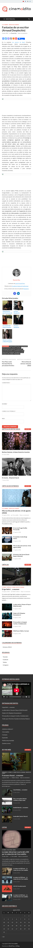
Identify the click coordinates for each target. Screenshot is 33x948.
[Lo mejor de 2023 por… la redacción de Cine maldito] (7, 895)
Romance (11, 352)
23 (29, 925)
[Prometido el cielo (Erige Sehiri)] (7, 537)
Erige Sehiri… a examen (10, 589)
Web (3, 418)
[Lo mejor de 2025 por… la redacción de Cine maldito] (7, 868)
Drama (14, 347)
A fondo (4, 587)
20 (16, 925)
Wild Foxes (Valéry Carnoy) (21, 631)
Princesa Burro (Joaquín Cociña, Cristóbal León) (20, 622)
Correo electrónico (9, 411)
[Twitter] (28, 1)
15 (24, 922)
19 (12, 925)
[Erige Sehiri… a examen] (16, 577)
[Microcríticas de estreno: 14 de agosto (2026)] (7, 546)
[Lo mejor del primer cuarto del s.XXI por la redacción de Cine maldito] (16, 831)
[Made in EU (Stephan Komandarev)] (7, 613)
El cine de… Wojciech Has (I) (10, 478)
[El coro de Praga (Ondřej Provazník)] (7, 528)
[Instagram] (30, 1)
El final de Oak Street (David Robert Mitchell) (21, 555)
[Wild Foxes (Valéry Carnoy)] (7, 631)
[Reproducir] (4, 697)
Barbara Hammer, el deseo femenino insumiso (16, 452)
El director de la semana (18, 587)
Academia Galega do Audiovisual (20, 286)
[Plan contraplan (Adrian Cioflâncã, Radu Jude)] (7, 798)
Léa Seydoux (19, 349)
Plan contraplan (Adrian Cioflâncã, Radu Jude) (20, 799)
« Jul (3, 936)
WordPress (12, 946)
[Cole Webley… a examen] (7, 790)
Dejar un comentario (22, 33)
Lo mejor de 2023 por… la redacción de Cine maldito (20, 895)
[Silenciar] (26, 697)
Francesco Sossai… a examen (12, 775)
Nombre (5, 404)
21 (20, 925)
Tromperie (17, 353)
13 (16, 922)
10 (4, 922)
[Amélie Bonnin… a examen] (7, 807)
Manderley (26, 288)
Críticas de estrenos (14, 24)
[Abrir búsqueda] (29, 19)
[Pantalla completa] (29, 697)
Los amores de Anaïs (18, 350)
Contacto (4, 734)
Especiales (5, 737)
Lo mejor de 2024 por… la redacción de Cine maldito (20, 878)
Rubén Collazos (16, 591)
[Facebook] (26, 1)
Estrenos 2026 (7, 647)
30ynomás (4, 772)
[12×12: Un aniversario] (7, 886)
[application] (16, 690)
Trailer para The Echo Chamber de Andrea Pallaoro (16, 718)
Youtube (5, 657)
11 (8, 922)
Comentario (6, 382)
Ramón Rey (14, 33)
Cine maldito (15, 515)
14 (20, 922)
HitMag (17, 946)
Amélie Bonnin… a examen (20, 807)
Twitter (5, 662)
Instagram (5, 665)
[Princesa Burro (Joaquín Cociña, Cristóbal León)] (7, 622)
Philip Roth (5, 352)
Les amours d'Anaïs (7, 350)
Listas (14, 849)
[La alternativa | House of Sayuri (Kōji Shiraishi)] (7, 604)
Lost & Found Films (20, 283)
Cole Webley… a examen (20, 789)
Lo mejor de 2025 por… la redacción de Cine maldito (20, 869)
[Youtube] (23, 1)
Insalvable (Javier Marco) (20, 816)
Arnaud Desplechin (14, 346)
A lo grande (5, 24)
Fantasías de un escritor (8, 349)
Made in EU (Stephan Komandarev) (19, 614)
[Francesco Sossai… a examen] (16, 753)
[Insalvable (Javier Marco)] (7, 816)
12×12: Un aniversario (19, 886)
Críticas (9, 587)
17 (4, 925)
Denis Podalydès (6, 347)
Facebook (5, 659)
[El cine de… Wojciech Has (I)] (16, 466)
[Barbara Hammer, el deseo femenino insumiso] (16, 441)
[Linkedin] (18, 293)
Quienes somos (6, 743)
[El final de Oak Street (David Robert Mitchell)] (7, 554)
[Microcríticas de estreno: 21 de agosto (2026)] (16, 498)
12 (12, 922)
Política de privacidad (8, 740)
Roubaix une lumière (7, 353)
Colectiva (9, 849)
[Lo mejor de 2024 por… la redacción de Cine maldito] (7, 877)
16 (29, 922)
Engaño (18, 347)
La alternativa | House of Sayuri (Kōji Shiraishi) (14, 710)
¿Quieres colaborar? (7, 729)
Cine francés (24, 346)
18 (8, 925)
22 (24, 925)
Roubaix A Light (19, 352)
